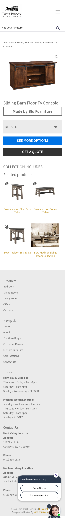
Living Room (10, 298)
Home (6, 326)
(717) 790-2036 (11, 494)
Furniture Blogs (12, 338)
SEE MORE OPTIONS (32, 140)
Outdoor (8, 310)
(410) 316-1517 (11, 459)
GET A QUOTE (32, 151)
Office (6, 304)
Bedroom (8, 286)
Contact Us (9, 362)
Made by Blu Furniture (32, 111)
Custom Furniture (13, 350)
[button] (56, 56)
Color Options (11, 356)
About (6, 332)
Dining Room (10, 292)
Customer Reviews (13, 344)
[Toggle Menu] (57, 11)
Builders (29, 42)
